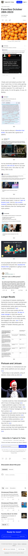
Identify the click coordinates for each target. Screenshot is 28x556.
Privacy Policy (14, 452)
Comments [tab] (4, 469)
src (14, 78)
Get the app (21, 549)
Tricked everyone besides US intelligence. (8, 516)
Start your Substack (10, 549)
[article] (14, 495)
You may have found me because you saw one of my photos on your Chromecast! (10, 494)
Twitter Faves (5, 6)
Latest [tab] (6, 488)
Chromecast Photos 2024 (9, 503)
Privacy (15, 544)
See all (4, 524)
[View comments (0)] (6, 20)
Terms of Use (21, 449)
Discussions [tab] (12, 488)
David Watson (4, 15)
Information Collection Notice (16, 451)
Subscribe (19, 2)
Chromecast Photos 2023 (9, 492)
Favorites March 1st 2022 (9, 514)
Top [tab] (3, 488)
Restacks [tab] (11, 469)
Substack (6, 553)
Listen (24, 16)
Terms (19, 544)
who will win (10, 165)
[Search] (25, 488)
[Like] (2, 20)
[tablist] (7, 469)
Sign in (25, 2)
